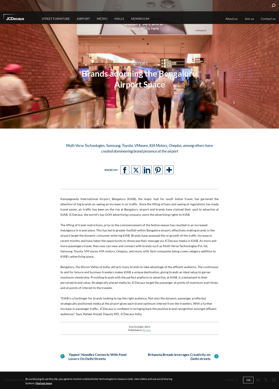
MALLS (119, 18)
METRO (102, 18)
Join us (249, 18)
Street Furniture (56, 18)
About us (231, 18)
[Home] (19, 18)
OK (248, 380)
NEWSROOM (140, 18)
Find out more (44, 383)
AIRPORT (83, 18)
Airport (147, 330)
